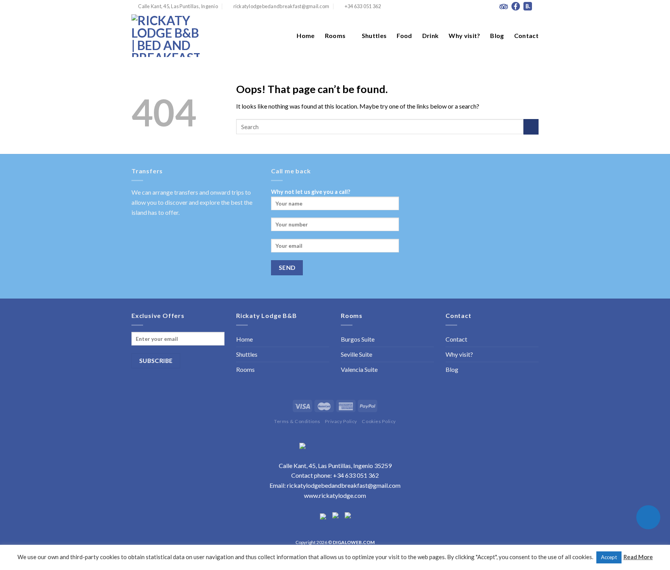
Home (305, 35)
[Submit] (531, 126)
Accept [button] (609, 557)
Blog (497, 35)
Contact (526, 35)
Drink (430, 35)
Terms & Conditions (297, 421)
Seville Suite (356, 354)
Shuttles (374, 35)
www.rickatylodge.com (335, 495)
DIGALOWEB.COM (354, 542)
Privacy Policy (341, 421)
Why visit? (464, 35)
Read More (638, 556)
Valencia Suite (359, 369)
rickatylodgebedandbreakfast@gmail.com (344, 485)
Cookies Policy (379, 421)
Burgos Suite (358, 339)
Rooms (335, 35)
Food (404, 35)
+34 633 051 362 (356, 475)
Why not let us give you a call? (310, 191)
